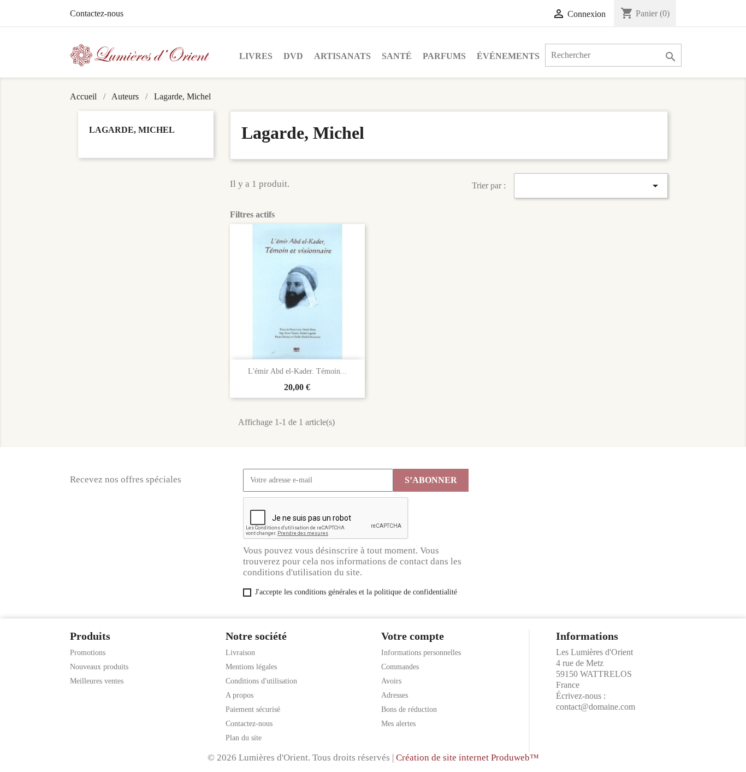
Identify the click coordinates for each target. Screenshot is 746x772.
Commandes (400, 667)
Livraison (240, 653)
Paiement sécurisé (253, 709)
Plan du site (244, 738)
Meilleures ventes (96, 681)
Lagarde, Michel (132, 129)
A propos (239, 695)
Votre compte (412, 636)
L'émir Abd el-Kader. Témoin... (297, 371)
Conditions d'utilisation (261, 681)
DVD (293, 56)
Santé (397, 56)
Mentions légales (251, 667)
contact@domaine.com (595, 706)
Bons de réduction (409, 709)
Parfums (444, 56)
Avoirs (391, 681)
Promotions (87, 653)
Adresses (394, 695)
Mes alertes (398, 724)
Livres (256, 56)
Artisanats (342, 56)
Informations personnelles (421, 653)
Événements (508, 56)
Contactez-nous (96, 13)
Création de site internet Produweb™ (467, 757)
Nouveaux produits (99, 667)
